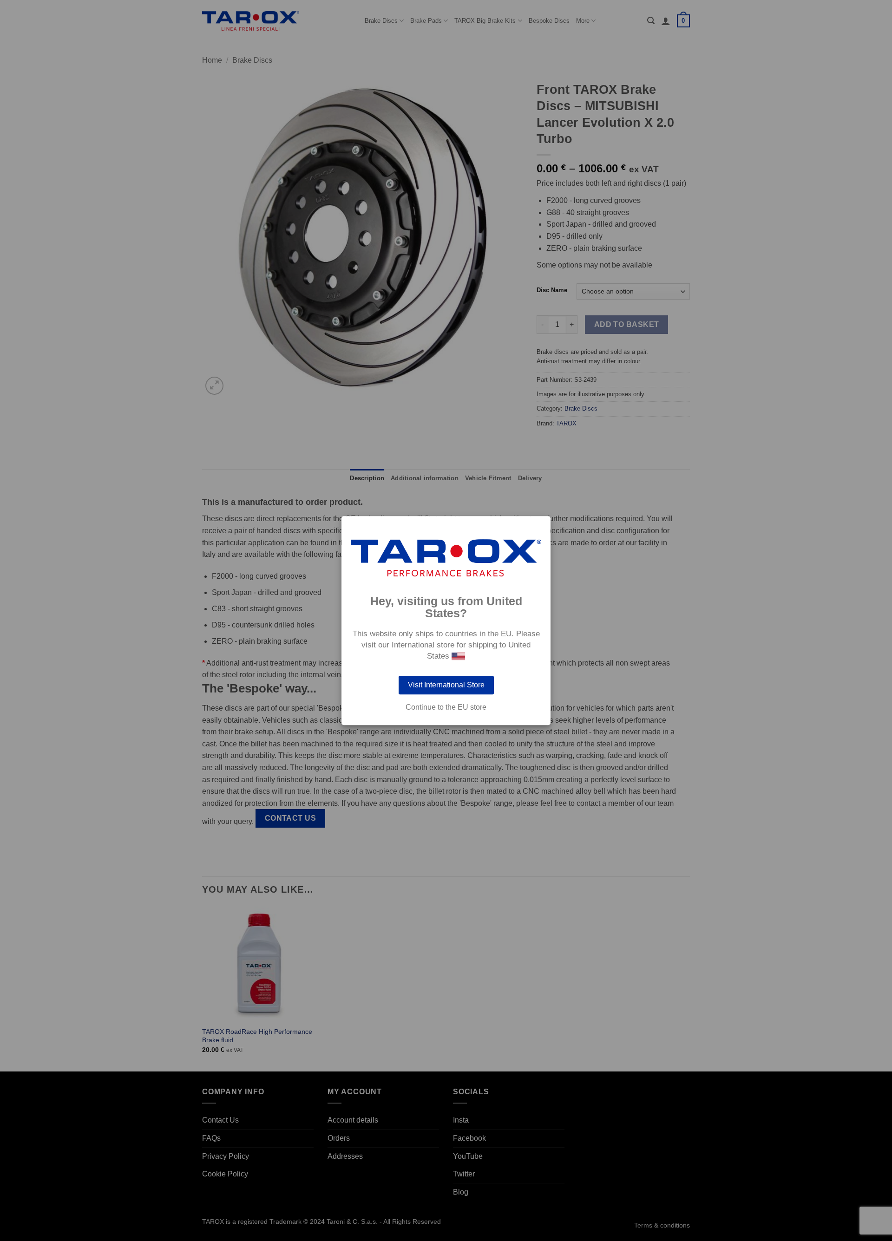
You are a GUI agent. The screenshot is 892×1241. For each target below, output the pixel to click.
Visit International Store (446, 685)
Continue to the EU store (446, 707)
